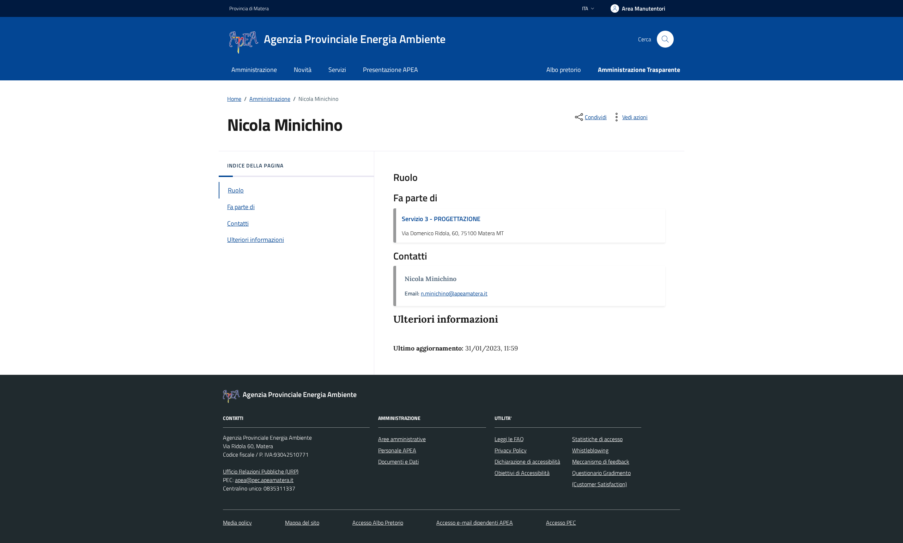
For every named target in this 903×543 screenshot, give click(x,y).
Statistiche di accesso (597, 439)
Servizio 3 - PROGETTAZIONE (441, 219)
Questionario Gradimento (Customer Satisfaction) (601, 478)
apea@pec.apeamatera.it (264, 480)
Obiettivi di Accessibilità (522, 473)
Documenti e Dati (398, 461)
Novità (302, 69)
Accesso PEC (561, 522)
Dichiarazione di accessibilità (527, 461)
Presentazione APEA (390, 69)
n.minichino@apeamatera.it (454, 293)
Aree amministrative (402, 439)
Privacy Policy (511, 450)
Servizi (337, 69)
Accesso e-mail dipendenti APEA (474, 522)
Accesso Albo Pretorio (377, 522)
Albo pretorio (563, 69)
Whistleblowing (590, 450)
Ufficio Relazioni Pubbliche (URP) (260, 471)
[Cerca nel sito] (665, 39)
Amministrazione (254, 69)
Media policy (237, 522)
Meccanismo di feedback (600, 461)
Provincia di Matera (249, 8)
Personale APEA (397, 450)
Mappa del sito (302, 522)
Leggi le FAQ (509, 439)
